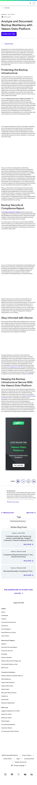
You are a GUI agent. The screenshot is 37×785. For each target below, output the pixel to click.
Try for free (18, 465)
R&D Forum (4, 668)
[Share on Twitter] (23, 481)
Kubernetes (4, 699)
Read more (27, 544)
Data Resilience (6, 679)
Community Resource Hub (9, 664)
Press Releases (5, 629)
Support (3, 644)
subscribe (17, 593)
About (3, 612)
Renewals (4, 654)
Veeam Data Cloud (7, 686)
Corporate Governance (8, 622)
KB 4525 (31, 374)
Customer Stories (6, 728)
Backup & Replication (8, 703)
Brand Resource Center (8, 632)
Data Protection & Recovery (17, 521)
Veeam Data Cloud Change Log (11, 661)
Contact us (4, 625)
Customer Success (7, 651)
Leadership (4, 615)
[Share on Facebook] (18, 481)
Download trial (9, 34)
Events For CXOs (6, 714)
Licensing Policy (29, 759)
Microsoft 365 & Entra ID (8, 693)
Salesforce (4, 696)
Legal (18, 759)
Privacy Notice (26, 755)
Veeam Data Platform (8, 682)
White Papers (5, 721)
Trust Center (5, 636)
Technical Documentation (9, 647)
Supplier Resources (21, 762)
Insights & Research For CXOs (10, 711)
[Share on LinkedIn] (34, 481)
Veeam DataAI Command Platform (12, 676)
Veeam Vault (5, 689)
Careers (3, 619)
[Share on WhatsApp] (28, 481)
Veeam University (6, 657)
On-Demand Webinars (8, 724)
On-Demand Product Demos (10, 731)
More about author (14, 502)
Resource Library (6, 718)
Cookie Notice (7, 759)
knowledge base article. (14, 367)
